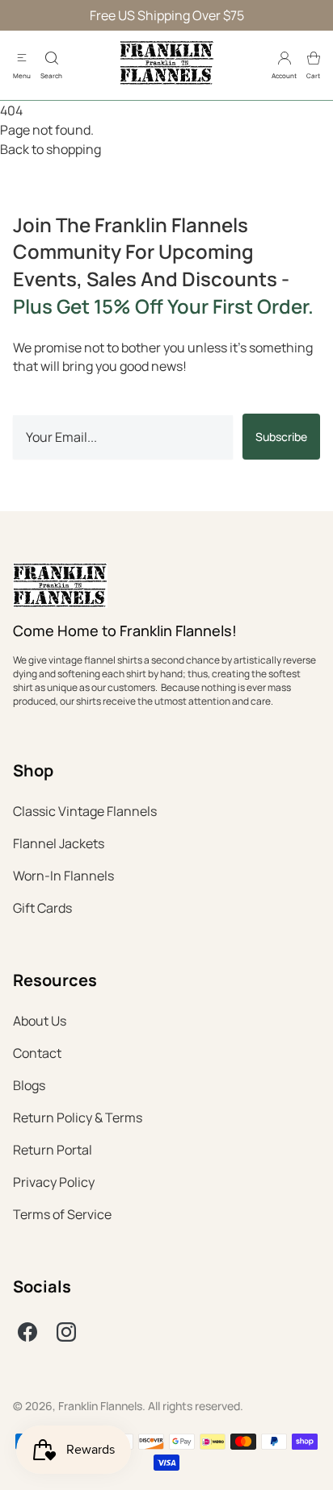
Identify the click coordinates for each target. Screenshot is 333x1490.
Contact (37, 1053)
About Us (39, 1021)
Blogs (29, 1085)
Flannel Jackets (58, 843)
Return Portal (52, 1150)
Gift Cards (42, 908)
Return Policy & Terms (77, 1117)
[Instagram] (66, 1331)
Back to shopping (50, 149)
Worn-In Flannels (63, 875)
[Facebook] (27, 1331)
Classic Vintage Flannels (85, 811)
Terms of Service (62, 1214)
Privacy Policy (54, 1182)
